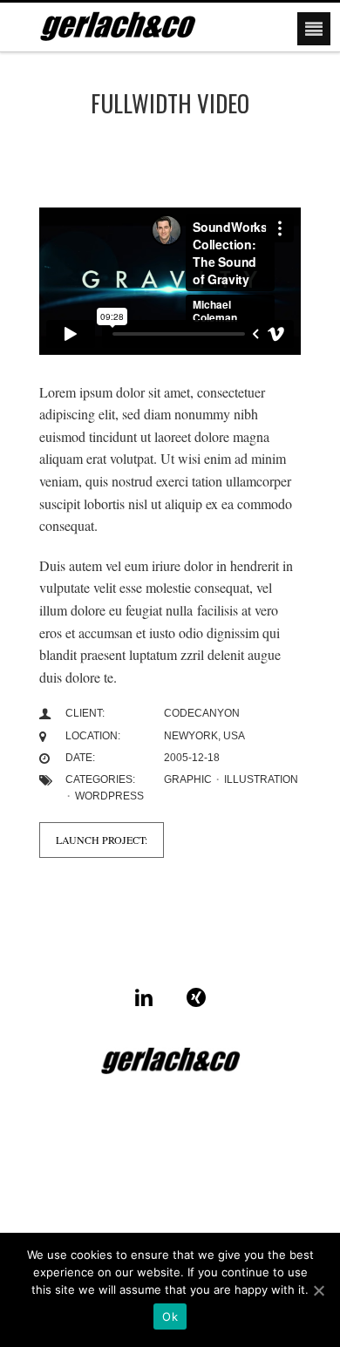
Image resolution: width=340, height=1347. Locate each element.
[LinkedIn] (143, 997)
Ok (170, 1316)
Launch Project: (101, 840)
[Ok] (318, 1290)
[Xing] (196, 997)
